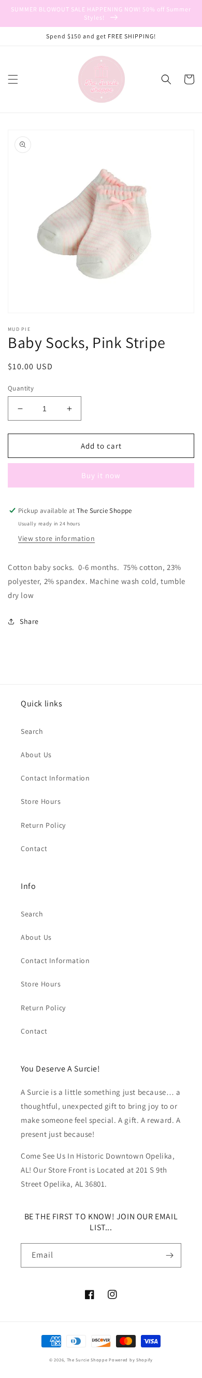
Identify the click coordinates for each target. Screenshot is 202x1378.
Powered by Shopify (131, 1359)
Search (32, 731)
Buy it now (101, 475)
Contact (34, 848)
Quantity (21, 388)
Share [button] (29, 621)
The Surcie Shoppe (87, 1359)
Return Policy (43, 825)
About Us (36, 754)
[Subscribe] (169, 1255)
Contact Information (55, 778)
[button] (13, 79)
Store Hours (41, 801)
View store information (56, 538)
